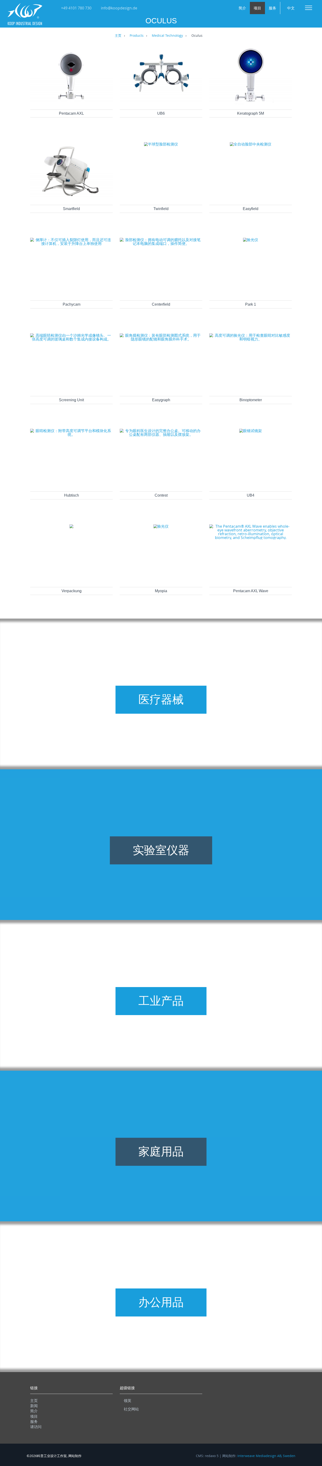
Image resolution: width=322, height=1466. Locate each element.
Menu (308, 7)
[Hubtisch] (71, 434)
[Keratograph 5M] (250, 103)
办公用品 (161, 1302)
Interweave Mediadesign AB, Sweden (266, 1456)
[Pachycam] (71, 243)
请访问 (35, 1426)
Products (137, 35)
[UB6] (161, 103)
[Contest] (161, 434)
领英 (127, 1400)
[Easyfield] (250, 144)
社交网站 (131, 1409)
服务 (272, 8)
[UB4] (250, 430)
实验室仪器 (161, 850)
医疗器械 (161, 699)
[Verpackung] (71, 526)
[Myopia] (161, 526)
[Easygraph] (161, 339)
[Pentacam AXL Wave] (250, 537)
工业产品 (161, 1001)
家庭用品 (161, 1151)
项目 (257, 8)
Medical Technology (167, 35)
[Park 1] (250, 239)
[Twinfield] (161, 144)
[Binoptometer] (250, 339)
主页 (118, 35)
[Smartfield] (71, 198)
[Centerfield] (161, 243)
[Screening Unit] (71, 339)
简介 (242, 8)
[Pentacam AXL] (71, 103)
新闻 (34, 1405)
